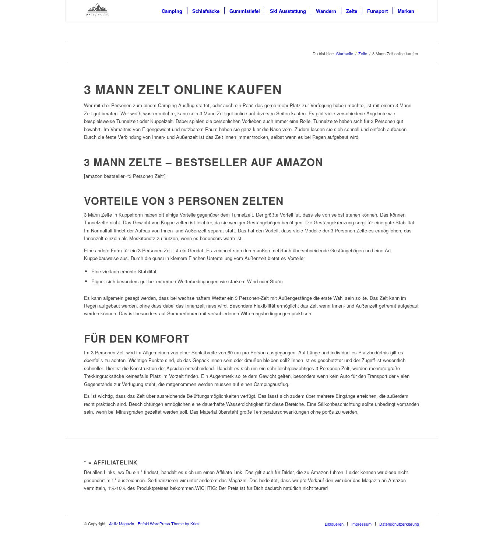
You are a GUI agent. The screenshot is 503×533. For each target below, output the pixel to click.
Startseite (344, 53)
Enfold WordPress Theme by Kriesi (169, 523)
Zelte (362, 53)
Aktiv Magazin (121, 523)
